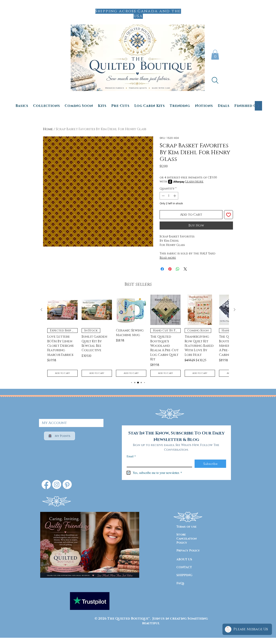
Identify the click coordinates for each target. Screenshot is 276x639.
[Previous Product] (41, 309)
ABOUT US (184, 559)
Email (131, 456)
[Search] (215, 80)
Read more (168, 258)
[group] (138, 335)
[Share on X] (185, 269)
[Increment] (175, 195)
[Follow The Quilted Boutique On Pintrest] (67, 484)
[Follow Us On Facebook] (46, 484)
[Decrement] (162, 195)
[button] (215, 55)
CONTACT (184, 567)
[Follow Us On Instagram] (56, 484)
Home (48, 129)
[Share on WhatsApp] (177, 269)
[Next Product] (234, 309)
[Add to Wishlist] (228, 214)
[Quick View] (62, 310)
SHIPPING (184, 575)
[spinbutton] (169, 195)
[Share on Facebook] (162, 269)
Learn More (194, 181)
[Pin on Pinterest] (169, 269)
